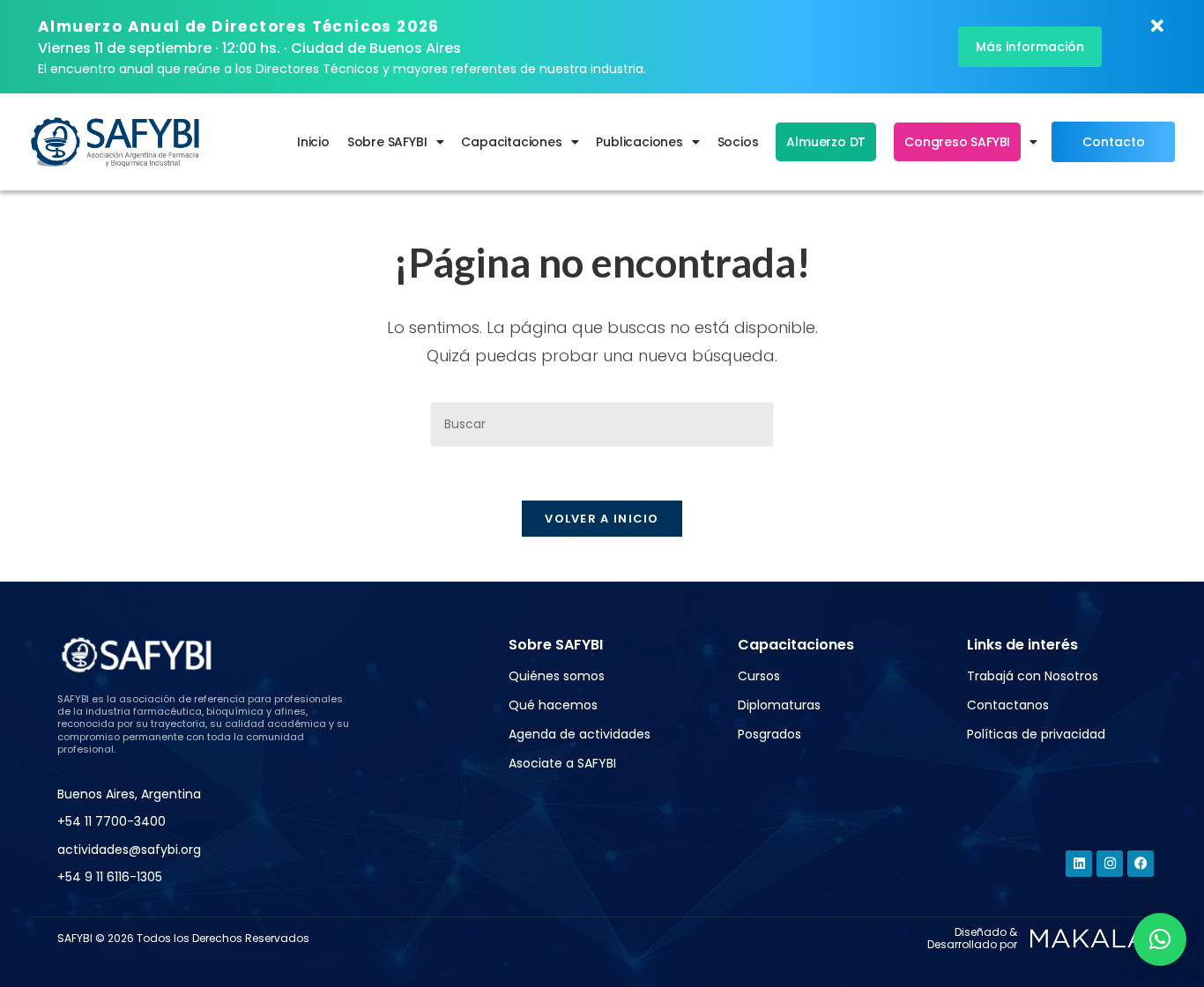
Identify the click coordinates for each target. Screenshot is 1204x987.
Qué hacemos (553, 705)
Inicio (313, 142)
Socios (738, 142)
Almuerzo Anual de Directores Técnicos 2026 (239, 26)
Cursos (759, 676)
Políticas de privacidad (1036, 734)
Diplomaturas (779, 705)
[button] (1159, 939)
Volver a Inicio (602, 518)
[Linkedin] (1079, 863)
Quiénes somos (557, 676)
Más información (1030, 47)
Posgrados (769, 734)
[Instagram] (1109, 863)
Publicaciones (639, 142)
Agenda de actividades (579, 734)
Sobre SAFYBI (387, 142)
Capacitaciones (511, 142)
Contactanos (1008, 705)
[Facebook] (1140, 863)
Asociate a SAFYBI (562, 763)
